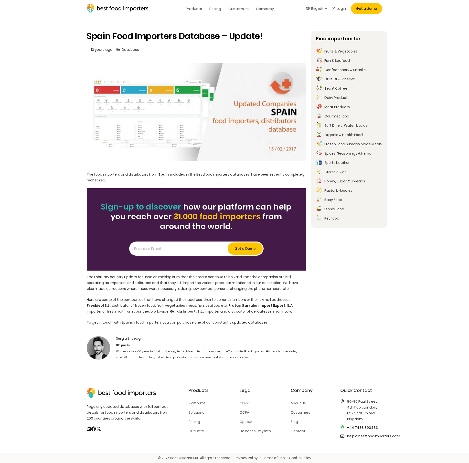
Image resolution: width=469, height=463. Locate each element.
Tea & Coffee (335, 88)
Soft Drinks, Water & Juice (346, 125)
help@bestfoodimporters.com (373, 436)
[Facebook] (93, 428)
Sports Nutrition (337, 162)
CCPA (244, 412)
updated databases (250, 322)
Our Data (196, 431)
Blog (294, 421)
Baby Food (333, 199)
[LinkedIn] (89, 428)
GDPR (244, 403)
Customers (300, 412)
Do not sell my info (255, 431)
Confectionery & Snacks (345, 69)
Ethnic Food (334, 209)
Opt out (246, 421)
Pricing (194, 421)
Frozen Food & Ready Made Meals (353, 144)
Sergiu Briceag (128, 338)
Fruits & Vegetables (341, 51)
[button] (317, 8)
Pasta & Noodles (338, 190)
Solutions (196, 412)
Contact (298, 431)
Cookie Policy (300, 457)
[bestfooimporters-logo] (117, 8)
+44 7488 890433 (362, 427)
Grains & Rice (335, 171)
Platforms (197, 403)
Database (130, 49)
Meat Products (337, 107)
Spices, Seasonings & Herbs (347, 153)
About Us (298, 403)
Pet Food (331, 218)
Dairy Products (337, 97)
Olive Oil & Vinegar (339, 79)
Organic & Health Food (343, 134)
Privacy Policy (246, 457)
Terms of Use (273, 457)
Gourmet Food (336, 116)
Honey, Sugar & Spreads (344, 181)
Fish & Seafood (337, 60)
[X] (98, 428)
